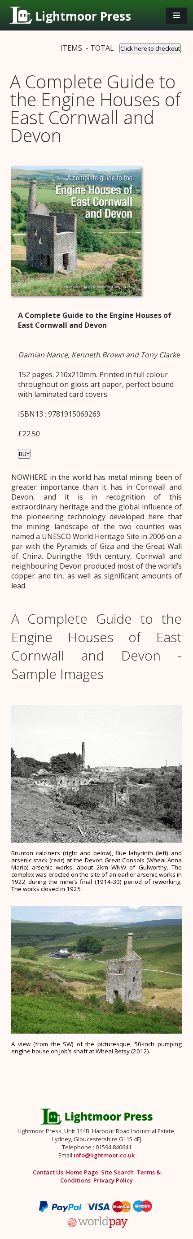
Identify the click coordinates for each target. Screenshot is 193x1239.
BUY (24, 454)
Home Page (82, 1172)
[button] (176, 16)
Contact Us (48, 1172)
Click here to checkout (150, 48)
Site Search (117, 1172)
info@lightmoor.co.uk (104, 1155)
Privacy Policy (113, 1180)
